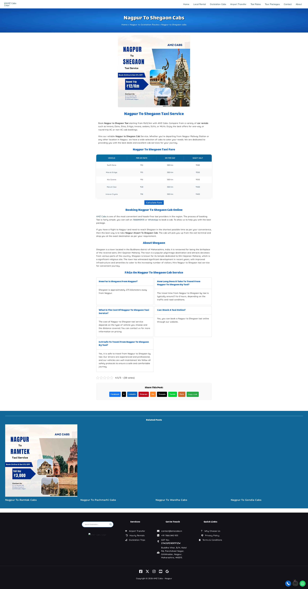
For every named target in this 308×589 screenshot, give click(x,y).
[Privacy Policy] (210, 535)
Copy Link (192, 394)
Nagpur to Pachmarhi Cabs (98, 499)
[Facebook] (141, 571)
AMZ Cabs (101, 216)
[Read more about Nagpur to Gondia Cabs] (267, 460)
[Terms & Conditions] (210, 540)
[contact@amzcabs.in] (169, 531)
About (299, 4)
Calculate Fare (154, 202)
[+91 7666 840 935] (167, 535)
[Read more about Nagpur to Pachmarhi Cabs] (116, 460)
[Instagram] (154, 571)
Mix (152, 394)
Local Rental (199, 4)
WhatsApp (153, 219)
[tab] (124, 291)
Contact (288, 4)
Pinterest (144, 394)
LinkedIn (132, 394)
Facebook (115, 394)
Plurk (182, 394)
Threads (162, 394)
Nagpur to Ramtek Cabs (21, 499)
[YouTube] (160, 571)
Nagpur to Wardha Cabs (171, 499)
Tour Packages (272, 4)
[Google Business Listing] (167, 571)
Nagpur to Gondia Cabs (246, 499)
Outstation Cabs (218, 4)
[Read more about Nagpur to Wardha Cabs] (192, 460)
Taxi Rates (256, 4)
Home (186, 4)
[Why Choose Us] (210, 531)
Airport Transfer (238, 4)
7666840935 (138, 219)
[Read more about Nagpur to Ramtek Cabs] (41, 460)
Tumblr (173, 394)
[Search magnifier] (110, 524)
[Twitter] (147, 571)
